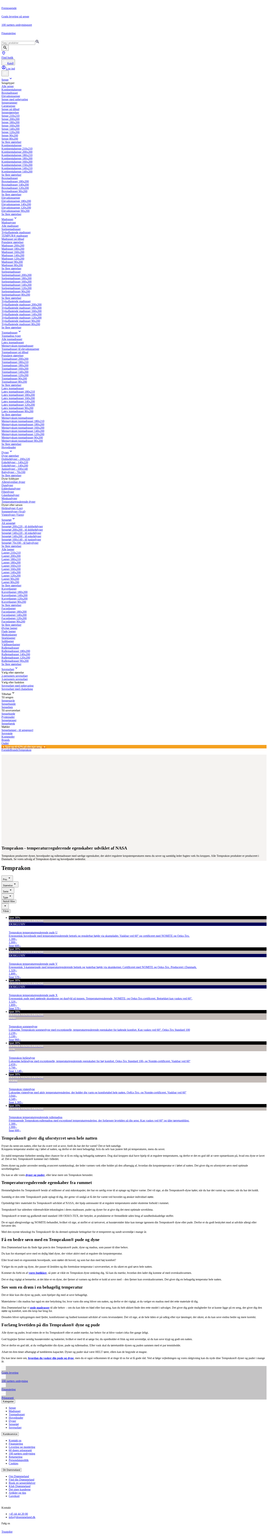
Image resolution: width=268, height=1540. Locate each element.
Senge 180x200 (10, 122)
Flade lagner (8, 631)
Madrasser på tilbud (12, 238)
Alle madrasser (10, 225)
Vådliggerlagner (10, 644)
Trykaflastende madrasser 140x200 (21, 314)
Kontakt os (15, 1440)
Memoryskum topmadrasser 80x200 (22, 440)
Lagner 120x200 (11, 575)
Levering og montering (22, 1447)
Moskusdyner (9, 498)
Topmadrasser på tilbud (14, 352)
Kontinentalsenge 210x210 (16, 148)
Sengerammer (9, 102)
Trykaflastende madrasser (16, 232)
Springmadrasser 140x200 (16, 284)
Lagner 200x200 (11, 555)
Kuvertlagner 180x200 (14, 592)
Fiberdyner (7, 491)
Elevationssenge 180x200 (16, 201)
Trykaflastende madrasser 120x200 (21, 317)
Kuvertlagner (9, 588)
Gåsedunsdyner (10, 495)
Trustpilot (6, 1531)
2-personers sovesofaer (14, 675)
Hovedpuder (8, 447)
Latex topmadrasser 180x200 (18, 394)
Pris (5, 879)
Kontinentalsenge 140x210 (16, 168)
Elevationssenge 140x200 (16, 204)
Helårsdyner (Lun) (12, 508)
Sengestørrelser (10, 112)
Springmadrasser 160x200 (16, 281)
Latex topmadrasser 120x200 (18, 404)
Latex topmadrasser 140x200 (18, 401)
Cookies (13, 1463)
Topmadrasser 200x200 (14, 358)
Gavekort (14, 1496)
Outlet (5, 743)
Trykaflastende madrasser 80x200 (20, 324)
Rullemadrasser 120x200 (15, 657)
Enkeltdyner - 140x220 (14, 462)
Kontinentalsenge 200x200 (16, 151)
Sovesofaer (7, 669)
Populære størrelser (12, 242)
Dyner (5, 452)
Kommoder (8, 736)
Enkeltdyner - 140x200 (14, 465)
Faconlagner (8, 608)
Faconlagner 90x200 (13, 621)
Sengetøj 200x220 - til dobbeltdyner (22, 526)
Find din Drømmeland (21, 1479)
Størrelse (8, 885)
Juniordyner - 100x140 (14, 468)
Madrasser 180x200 (12, 248)
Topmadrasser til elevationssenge (20, 349)
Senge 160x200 (10, 125)
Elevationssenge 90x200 (15, 210)
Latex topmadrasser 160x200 (18, 398)
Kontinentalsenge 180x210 (16, 155)
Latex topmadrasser (12, 342)
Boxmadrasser (9, 92)
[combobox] (5, 906)
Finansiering (16, 1443)
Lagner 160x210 (11, 565)
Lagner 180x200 (11, 562)
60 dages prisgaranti (20, 1450)
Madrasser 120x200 (12, 258)
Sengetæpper (8, 720)
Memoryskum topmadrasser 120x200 (22, 434)
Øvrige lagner (9, 628)
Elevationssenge (10, 96)
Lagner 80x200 (10, 582)
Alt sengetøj (8, 523)
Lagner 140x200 (11, 572)
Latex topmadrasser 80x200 (17, 411)
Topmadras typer (11, 335)
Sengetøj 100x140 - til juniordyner (21, 539)
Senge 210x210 (10, 115)
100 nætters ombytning (22, 1453)
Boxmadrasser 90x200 (14, 191)
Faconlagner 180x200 (14, 611)
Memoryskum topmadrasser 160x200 (22, 427)
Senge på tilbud (10, 109)
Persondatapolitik (19, 1460)
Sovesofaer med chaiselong (17, 688)
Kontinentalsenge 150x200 (16, 165)
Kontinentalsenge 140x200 (16, 171)
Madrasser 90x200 (12, 261)
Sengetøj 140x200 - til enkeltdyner (21, 536)
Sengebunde (8, 703)
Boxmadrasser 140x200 (15, 184)
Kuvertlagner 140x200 (14, 595)
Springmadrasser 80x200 (15, 294)
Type (5, 897)
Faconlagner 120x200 (14, 618)
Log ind (10, 68)
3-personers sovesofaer (14, 679)
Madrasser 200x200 (12, 245)
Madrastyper (8, 222)
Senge (5, 79)
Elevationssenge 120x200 (16, 207)
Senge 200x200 (10, 119)
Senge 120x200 (10, 132)
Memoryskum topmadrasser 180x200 (22, 424)
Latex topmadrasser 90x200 (17, 408)
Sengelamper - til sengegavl (17, 730)
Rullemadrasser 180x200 (15, 651)
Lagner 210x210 (11, 552)
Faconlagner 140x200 (14, 615)
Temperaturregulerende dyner (18, 501)
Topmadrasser (9, 332)
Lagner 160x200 (11, 569)
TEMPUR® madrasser (14, 235)
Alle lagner (7, 549)
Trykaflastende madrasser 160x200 (21, 311)
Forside (5, 750)
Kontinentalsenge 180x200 (16, 158)
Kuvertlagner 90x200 (13, 601)
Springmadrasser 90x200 (15, 291)
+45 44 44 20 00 (18, 1513)
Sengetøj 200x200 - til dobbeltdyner (22, 529)
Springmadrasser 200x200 (16, 275)
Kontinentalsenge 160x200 (16, 161)
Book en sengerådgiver (22, 1482)
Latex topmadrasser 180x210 (18, 391)
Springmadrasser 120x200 (16, 288)
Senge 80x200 (9, 138)
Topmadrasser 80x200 (14, 381)
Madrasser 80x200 (12, 265)
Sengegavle (8, 700)
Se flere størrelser (11, 142)
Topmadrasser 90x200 (14, 378)
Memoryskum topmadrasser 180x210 (22, 421)
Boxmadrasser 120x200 (15, 187)
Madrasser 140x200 (12, 255)
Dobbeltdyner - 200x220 (15, 459)
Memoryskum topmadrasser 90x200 (22, 437)
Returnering (15, 1456)
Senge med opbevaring (14, 99)
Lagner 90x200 (10, 578)
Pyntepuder (8, 717)
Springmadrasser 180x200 (16, 278)
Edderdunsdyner (10, 488)
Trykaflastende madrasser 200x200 (21, 304)
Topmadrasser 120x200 (14, 375)
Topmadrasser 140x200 (14, 371)
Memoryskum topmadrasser (17, 345)
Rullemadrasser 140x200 (15, 654)
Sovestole (7, 733)
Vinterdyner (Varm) (12, 514)
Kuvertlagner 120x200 (14, 598)
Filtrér (6, 911)
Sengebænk (8, 723)
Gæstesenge (8, 105)
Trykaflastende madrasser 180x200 (21, 307)
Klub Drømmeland (19, 1486)
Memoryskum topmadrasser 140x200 (22, 431)
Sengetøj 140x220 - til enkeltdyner (21, 533)
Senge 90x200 (9, 135)
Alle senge (7, 86)
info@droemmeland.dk (22, 1517)
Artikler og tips (17, 1492)
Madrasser (7, 219)
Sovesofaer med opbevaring (17, 685)
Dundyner (7, 485)
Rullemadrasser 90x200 (15, 660)
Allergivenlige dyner (13, 482)
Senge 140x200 (10, 128)
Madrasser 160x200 (12, 252)
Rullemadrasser (10, 647)
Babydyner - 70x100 (13, 472)
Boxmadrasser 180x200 (15, 181)
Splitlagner (7, 641)
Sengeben (7, 707)
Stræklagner (8, 637)
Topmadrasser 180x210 (14, 362)
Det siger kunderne (20, 1489)
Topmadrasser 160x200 (14, 368)
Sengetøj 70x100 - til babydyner (19, 542)
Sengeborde (8, 713)
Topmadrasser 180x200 (14, 365)
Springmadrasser (11, 229)
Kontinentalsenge (11, 89)
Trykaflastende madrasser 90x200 (20, 320)
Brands (5, 739)
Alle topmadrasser (11, 339)
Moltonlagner (9, 634)
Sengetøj (6, 519)
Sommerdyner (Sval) (13, 511)
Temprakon (24, 750)
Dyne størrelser (10, 455)
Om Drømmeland (19, 1476)
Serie (5, 891)
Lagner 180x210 (11, 559)
